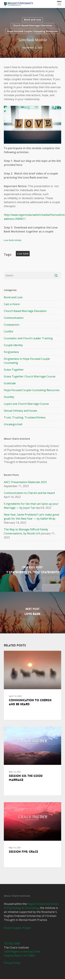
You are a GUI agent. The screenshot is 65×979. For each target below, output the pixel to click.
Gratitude (10, 383)
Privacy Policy (12, 963)
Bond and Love (32, 19)
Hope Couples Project (17, 928)
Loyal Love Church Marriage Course (26, 404)
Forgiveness (11, 352)
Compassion (11, 324)
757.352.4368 (12, 943)
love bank (22, 253)
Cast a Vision (12, 304)
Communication (14, 318)
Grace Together (14, 369)
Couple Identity (13, 345)
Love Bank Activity (12, 240)
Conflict (8, 331)
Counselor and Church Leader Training (28, 338)
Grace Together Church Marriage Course (29, 376)
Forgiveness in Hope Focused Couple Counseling (27, 361)
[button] (59, 4)
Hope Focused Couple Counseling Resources (32, 31)
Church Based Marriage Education (32, 25)
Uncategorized (13, 424)
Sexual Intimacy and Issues (20, 410)
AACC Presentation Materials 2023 (25, 482)
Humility (9, 397)
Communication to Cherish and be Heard (29, 493)
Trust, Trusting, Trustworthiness (25, 417)
